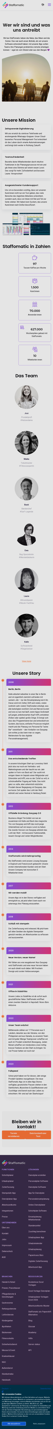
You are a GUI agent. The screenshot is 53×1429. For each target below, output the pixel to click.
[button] (6, 1388)
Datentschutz (45, 1389)
